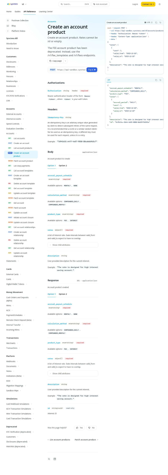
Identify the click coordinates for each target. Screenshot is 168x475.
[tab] (109, 80)
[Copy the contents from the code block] (156, 22)
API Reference (30, 11)
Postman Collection (20, 20)
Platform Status (18, 31)
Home (9, 11)
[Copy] (83, 69)
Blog (14, 25)
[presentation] (134, 49)
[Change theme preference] (160, 4)
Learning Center (46, 11)
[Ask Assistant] (160, 22)
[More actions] (65, 61)
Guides (17, 11)
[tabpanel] (134, 105)
